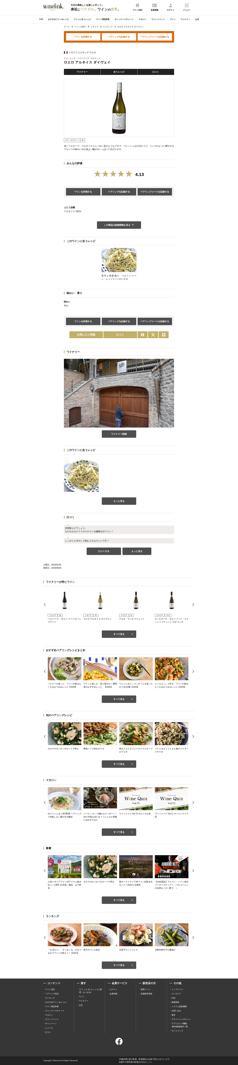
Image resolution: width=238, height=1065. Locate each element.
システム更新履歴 (179, 1006)
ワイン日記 (50, 989)
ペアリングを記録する (119, 37)
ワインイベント (158, 19)
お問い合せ (176, 1011)
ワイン (173, 19)
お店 (197, 19)
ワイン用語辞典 (102, 19)
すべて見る (119, 634)
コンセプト (176, 994)
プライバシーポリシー (181, 1019)
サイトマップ (177, 1031)
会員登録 (113, 994)
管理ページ (145, 989)
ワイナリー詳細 (119, 434)
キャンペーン (51, 1023)
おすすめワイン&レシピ (58, 19)
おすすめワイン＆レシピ (55, 1002)
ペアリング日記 (52, 994)
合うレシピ (119, 72)
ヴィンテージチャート (124, 19)
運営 (173, 1015)
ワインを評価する (83, 37)
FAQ (173, 998)
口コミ (155, 72)
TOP (41, 19)
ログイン (113, 989)
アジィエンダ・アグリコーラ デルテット (82, 58)
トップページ (177, 989)
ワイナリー (185, 19)
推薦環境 (175, 1002)
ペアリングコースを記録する (154, 37)
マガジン (142, 19)
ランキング (50, 998)
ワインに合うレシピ (82, 19)
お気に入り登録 (86, 334)
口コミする (103, 551)
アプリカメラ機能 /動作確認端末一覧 (179, 1024)
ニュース (49, 1028)
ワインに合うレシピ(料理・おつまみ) (90, 990)
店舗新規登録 (146, 994)
